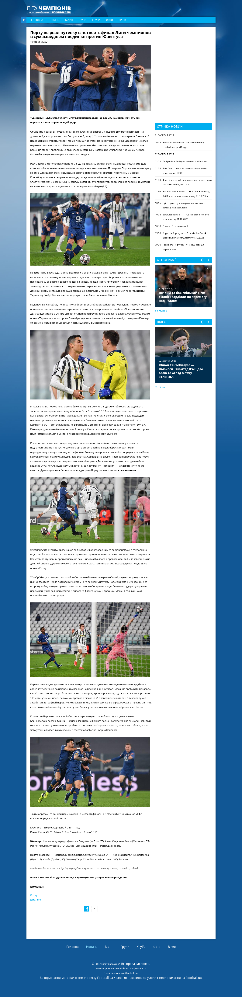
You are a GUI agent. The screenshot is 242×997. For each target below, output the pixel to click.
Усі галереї (161, 310)
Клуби (96, 20)
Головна (37, 20)
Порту (33, 895)
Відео (122, 20)
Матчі (69, 20)
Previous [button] (202, 260)
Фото (109, 20)
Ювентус (35, 899)
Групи (82, 20)
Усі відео (160, 387)
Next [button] (208, 260)
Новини (54, 20)
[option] (183, 355)
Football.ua (194, 978)
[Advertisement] (183, 54)
